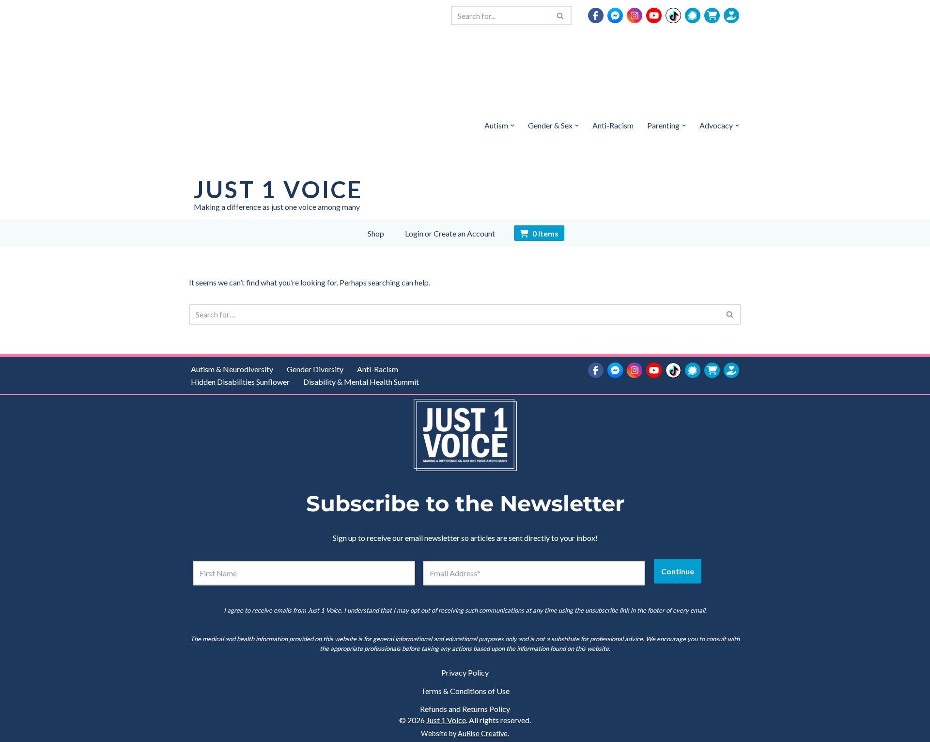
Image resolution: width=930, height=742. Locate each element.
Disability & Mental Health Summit (361, 381)
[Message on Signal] (692, 15)
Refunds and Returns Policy (465, 708)
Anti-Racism (613, 125)
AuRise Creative (483, 733)
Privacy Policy (465, 672)
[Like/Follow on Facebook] (596, 15)
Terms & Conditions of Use (465, 690)
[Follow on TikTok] (673, 15)
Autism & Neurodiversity (232, 369)
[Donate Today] (731, 15)
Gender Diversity (315, 369)
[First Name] (304, 573)
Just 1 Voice (446, 720)
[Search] (561, 15)
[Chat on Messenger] (615, 15)
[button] (512, 125)
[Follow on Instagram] (634, 15)
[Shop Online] (712, 15)
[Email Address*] (534, 573)
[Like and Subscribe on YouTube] (654, 15)
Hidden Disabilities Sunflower (240, 381)
